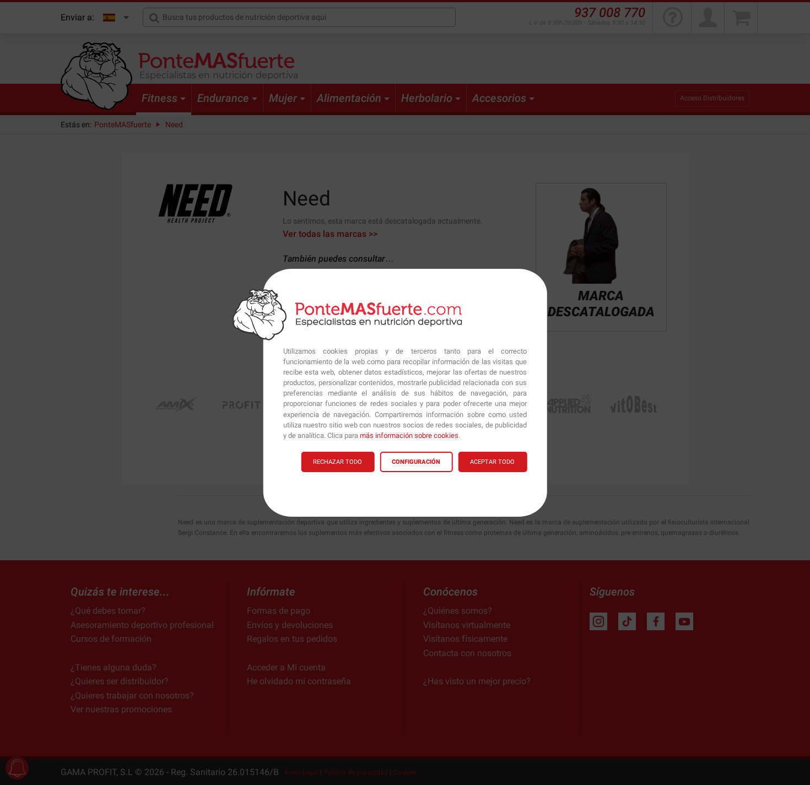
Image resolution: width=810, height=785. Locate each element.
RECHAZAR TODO (337, 461)
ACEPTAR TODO (492, 461)
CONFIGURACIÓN (416, 461)
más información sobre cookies (409, 435)
